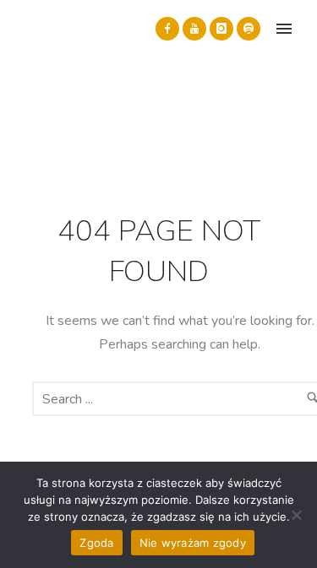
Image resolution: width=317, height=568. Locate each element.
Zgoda (96, 542)
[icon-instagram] (221, 29)
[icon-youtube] (194, 29)
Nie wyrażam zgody (192, 542)
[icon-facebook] (167, 29)
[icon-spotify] (248, 29)
